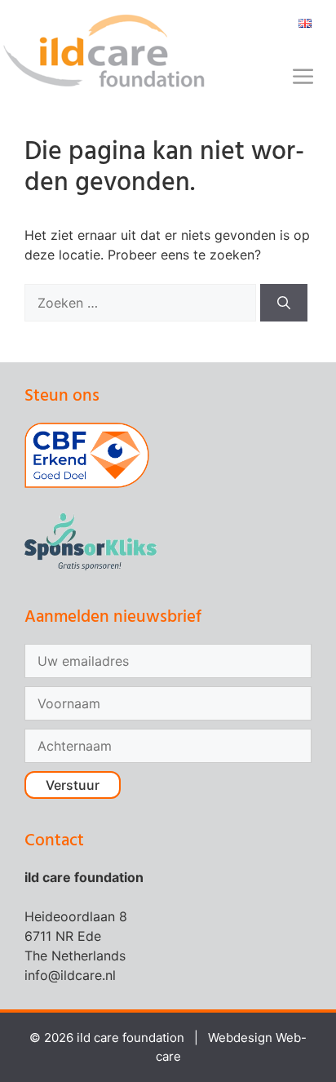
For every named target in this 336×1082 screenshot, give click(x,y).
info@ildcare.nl (70, 975)
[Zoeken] (283, 302)
